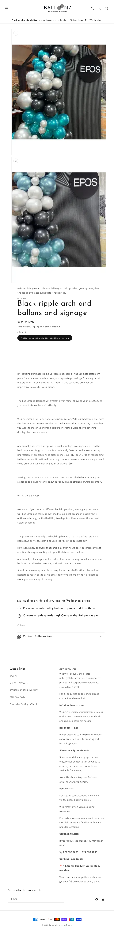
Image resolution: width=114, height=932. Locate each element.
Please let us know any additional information (45, 337)
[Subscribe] (60, 899)
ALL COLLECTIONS (19, 683)
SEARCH (14, 676)
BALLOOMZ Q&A (18, 697)
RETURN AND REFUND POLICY (24, 690)
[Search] (92, 8)
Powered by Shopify (64, 925)
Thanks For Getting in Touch (24, 704)
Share (23, 625)
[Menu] (6, 8)
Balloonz (52, 925)
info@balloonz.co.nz (71, 574)
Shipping (35, 326)
